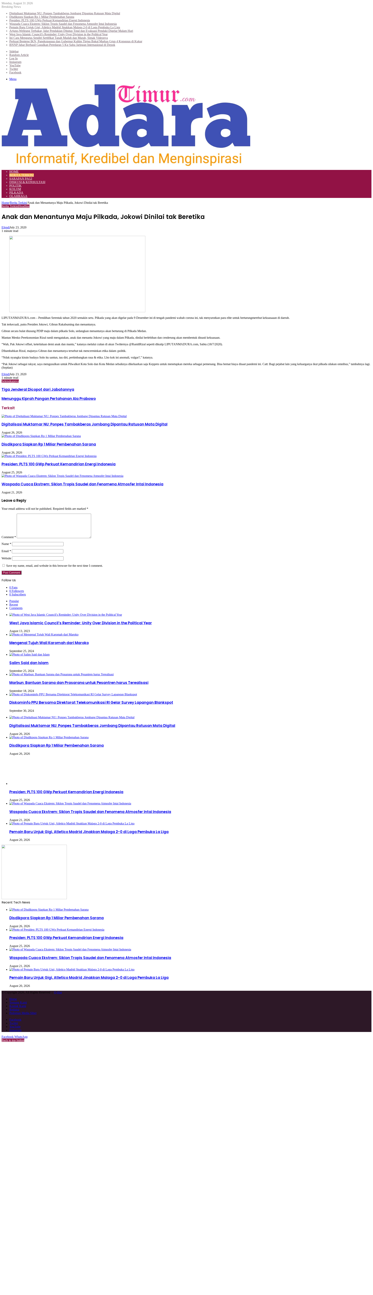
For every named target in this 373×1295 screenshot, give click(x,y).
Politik (15, 185)
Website (6, 558)
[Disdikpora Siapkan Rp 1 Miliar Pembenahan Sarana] (41, 436)
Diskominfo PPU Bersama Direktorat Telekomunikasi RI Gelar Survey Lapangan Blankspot (91, 702)
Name (6, 544)
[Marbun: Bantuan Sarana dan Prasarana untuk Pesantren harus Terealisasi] (61, 674)
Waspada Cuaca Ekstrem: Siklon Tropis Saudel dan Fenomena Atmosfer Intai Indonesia (63, 23)
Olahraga (18, 196)
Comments (16, 608)
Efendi (6, 227)
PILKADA (16, 192)
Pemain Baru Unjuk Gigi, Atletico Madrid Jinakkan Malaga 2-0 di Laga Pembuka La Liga (64, 27)
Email (6, 551)
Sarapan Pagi (20, 178)
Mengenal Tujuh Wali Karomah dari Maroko (49, 642)
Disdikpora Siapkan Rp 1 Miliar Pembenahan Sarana (41, 16)
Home (14, 171)
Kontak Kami (17, 1006)
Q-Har (58, 992)
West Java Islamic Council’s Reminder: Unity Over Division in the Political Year (58, 34)
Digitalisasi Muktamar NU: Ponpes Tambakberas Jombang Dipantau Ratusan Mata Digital (64, 13)
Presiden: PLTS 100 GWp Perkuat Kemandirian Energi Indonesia (49, 20)
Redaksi (14, 1009)
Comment (9, 537)
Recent (13, 604)
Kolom (15, 189)
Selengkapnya (10, 381)
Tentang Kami (18, 1002)
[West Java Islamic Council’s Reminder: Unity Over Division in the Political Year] (65, 614)
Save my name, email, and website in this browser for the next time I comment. (54, 565)
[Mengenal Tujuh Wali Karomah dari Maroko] (43, 634)
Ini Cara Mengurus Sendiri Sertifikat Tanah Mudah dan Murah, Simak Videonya (58, 37)
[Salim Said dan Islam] (29, 654)
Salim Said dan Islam (29, 662)
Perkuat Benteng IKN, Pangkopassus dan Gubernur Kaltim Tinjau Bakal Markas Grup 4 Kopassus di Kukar (75, 41)
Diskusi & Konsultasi (27, 182)
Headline (24, 206)
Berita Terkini (21, 175)
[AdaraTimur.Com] (126, 165)
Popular (14, 601)
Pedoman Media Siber (23, 1013)
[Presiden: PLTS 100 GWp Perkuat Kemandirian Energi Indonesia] (49, 456)
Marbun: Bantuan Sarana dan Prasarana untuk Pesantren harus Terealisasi (78, 682)
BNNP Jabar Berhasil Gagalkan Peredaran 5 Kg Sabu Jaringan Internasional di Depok (62, 44)
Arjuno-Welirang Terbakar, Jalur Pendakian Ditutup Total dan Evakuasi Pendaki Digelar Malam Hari (71, 30)
